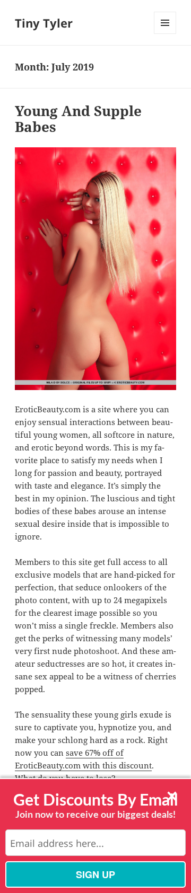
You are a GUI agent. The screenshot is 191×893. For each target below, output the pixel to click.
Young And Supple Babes (78, 118)
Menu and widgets (165, 33)
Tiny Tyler (44, 23)
